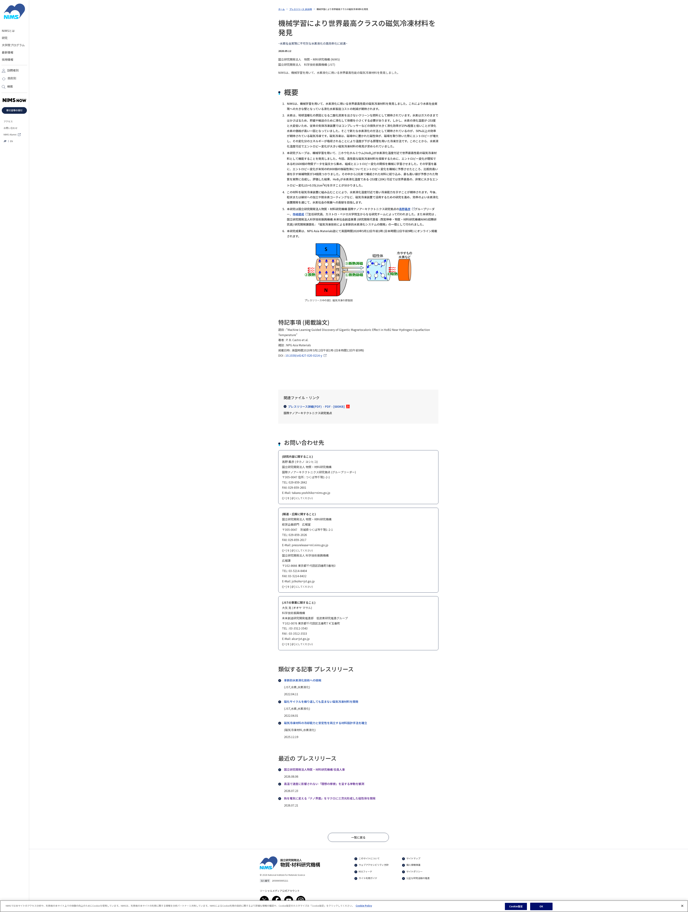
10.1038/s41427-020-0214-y (303, 355)
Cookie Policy (364, 905)
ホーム (281, 9)
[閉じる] (682, 906)
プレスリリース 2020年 (300, 9)
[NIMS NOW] (14, 100)
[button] (358, 837)
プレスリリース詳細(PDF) (316, 406)
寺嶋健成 (298, 214)
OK (541, 906)
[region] (344, 906)
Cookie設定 (516, 906)
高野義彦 (404, 209)
